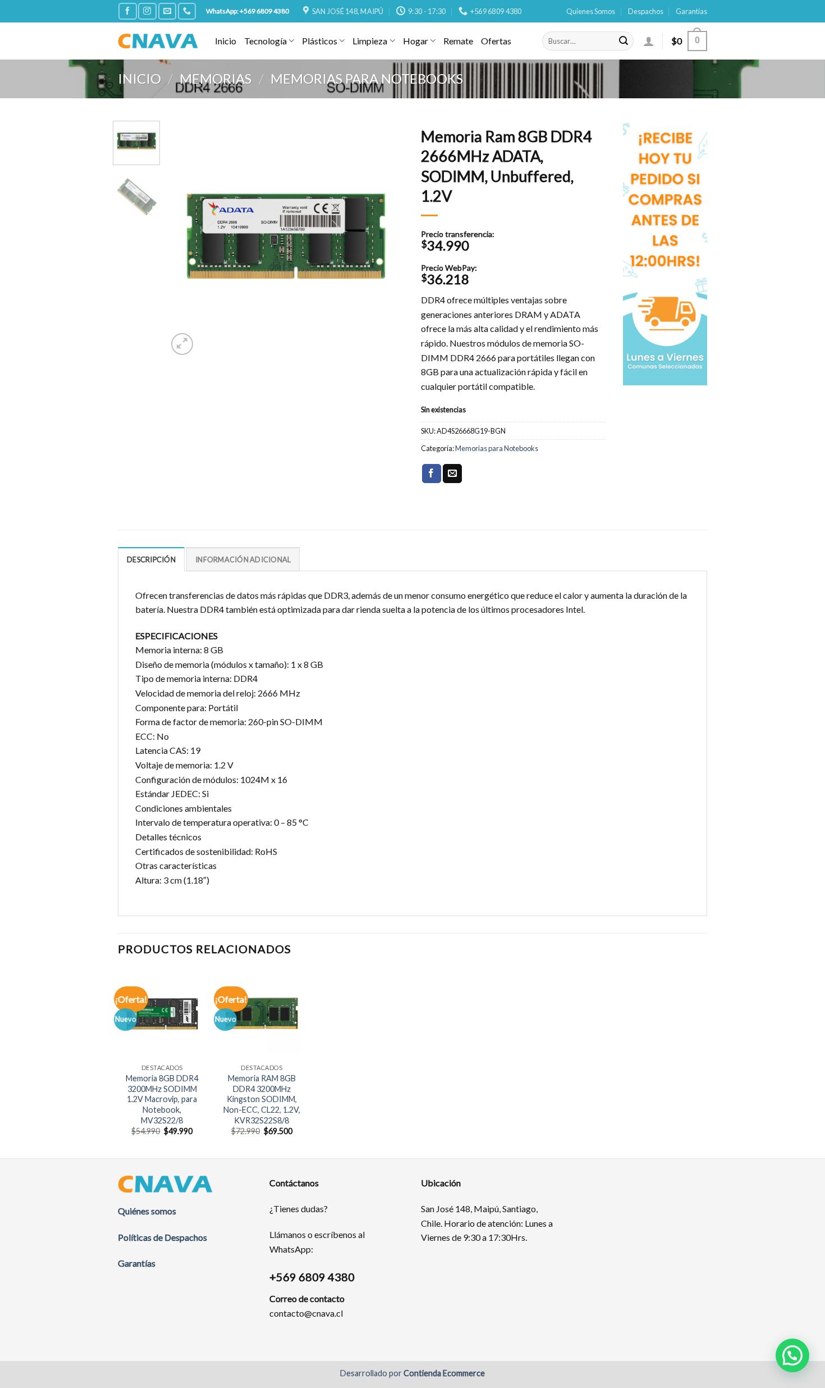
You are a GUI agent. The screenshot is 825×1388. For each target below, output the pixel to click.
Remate (458, 40)
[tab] (151, 559)
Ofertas (496, 40)
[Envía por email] (452, 473)
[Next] (385, 239)
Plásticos (319, 40)
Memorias (215, 78)
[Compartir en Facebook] (431, 473)
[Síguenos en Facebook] (127, 11)
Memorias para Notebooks (367, 78)
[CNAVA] (158, 41)
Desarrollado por (412, 1373)
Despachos (645, 11)
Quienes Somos (590, 11)
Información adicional (243, 559)
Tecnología (265, 40)
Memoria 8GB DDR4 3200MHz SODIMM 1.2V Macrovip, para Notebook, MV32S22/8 (162, 1099)
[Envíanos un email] (167, 11)
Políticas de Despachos (162, 1237)
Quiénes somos (147, 1210)
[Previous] (186, 239)
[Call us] (187, 11)
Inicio (225, 40)
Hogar (415, 40)
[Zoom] (182, 344)
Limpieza (369, 40)
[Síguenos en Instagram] (147, 11)
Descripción (151, 559)
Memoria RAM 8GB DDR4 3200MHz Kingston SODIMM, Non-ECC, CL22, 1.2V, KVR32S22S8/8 (261, 1099)
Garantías (691, 11)
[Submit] (623, 41)
